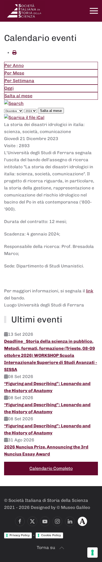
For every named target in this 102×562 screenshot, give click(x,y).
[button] (94, 11)
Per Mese (14, 73)
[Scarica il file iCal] (24, 117)
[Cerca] (14, 103)
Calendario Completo (51, 468)
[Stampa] (14, 52)
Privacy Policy (20, 535)
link (89, 290)
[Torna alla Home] (24, 11)
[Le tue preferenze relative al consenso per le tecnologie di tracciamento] (92, 552)
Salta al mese (18, 95)
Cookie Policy (51, 535)
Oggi (9, 88)
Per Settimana (19, 80)
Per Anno (14, 65)
